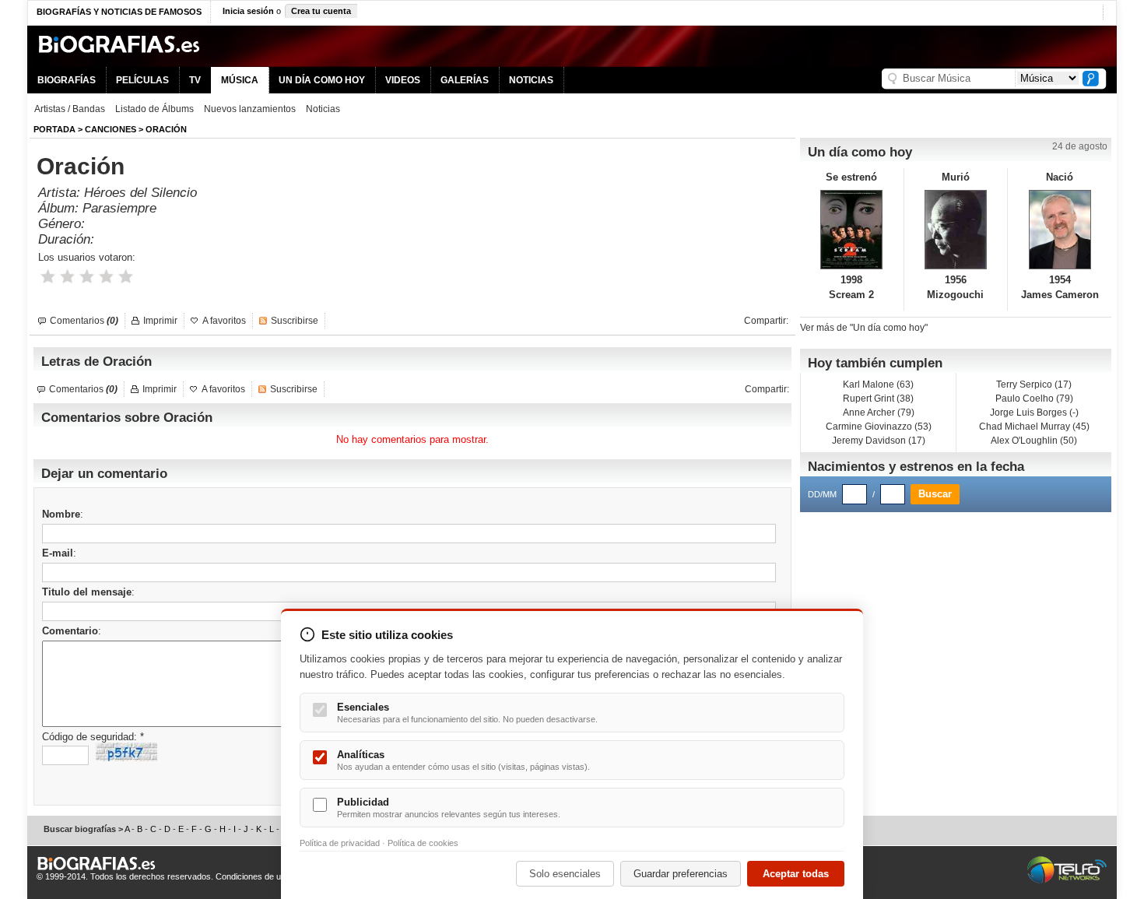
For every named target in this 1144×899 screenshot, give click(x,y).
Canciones (110, 129)
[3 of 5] (87, 276)
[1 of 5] (48, 276)
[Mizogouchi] (956, 229)
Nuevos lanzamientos (250, 109)
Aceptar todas (796, 874)
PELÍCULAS (142, 80)
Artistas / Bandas (69, 109)
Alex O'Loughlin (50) (1034, 440)
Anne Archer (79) (878, 412)
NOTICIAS (531, 80)
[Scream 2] (852, 229)
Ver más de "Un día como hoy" (864, 327)
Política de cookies (423, 843)
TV (195, 80)
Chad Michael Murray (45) (1034, 426)
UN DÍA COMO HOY (322, 80)
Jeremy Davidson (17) (878, 440)
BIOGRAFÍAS (66, 80)
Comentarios (84, 320)
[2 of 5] (67, 276)
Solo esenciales (565, 874)
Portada (54, 129)
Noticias (323, 109)
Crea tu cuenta (321, 11)
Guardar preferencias (680, 874)
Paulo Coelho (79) (1034, 398)
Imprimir (160, 320)
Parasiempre (119, 208)
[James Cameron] (1059, 229)
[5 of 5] (125, 276)
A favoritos (224, 320)
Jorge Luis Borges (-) (1034, 412)
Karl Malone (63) (878, 384)
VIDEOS (402, 80)
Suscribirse (294, 320)
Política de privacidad (340, 843)
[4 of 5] (106, 276)
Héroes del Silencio (140, 192)
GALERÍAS (464, 80)
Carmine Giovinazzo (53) (879, 426)
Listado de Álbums (154, 109)
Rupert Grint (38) (878, 398)
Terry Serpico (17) (1034, 384)
